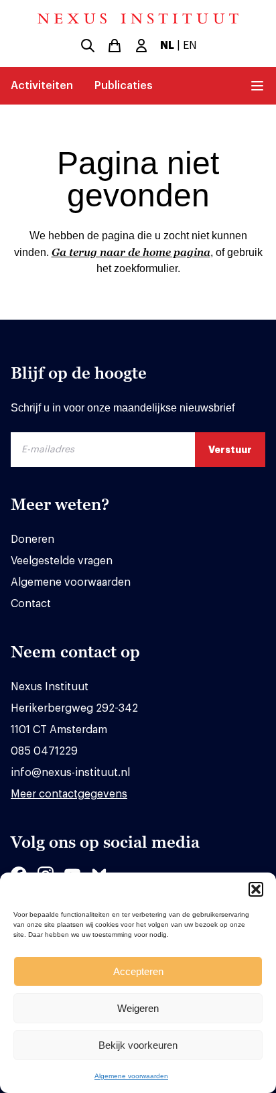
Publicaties (123, 85)
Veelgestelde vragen (62, 561)
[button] (256, 889)
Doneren (32, 539)
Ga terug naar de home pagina (131, 252)
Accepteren (138, 971)
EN (190, 45)
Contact (31, 603)
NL (167, 45)
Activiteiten (42, 85)
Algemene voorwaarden (131, 1076)
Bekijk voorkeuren (138, 1045)
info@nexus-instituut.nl (70, 772)
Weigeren (138, 1008)
